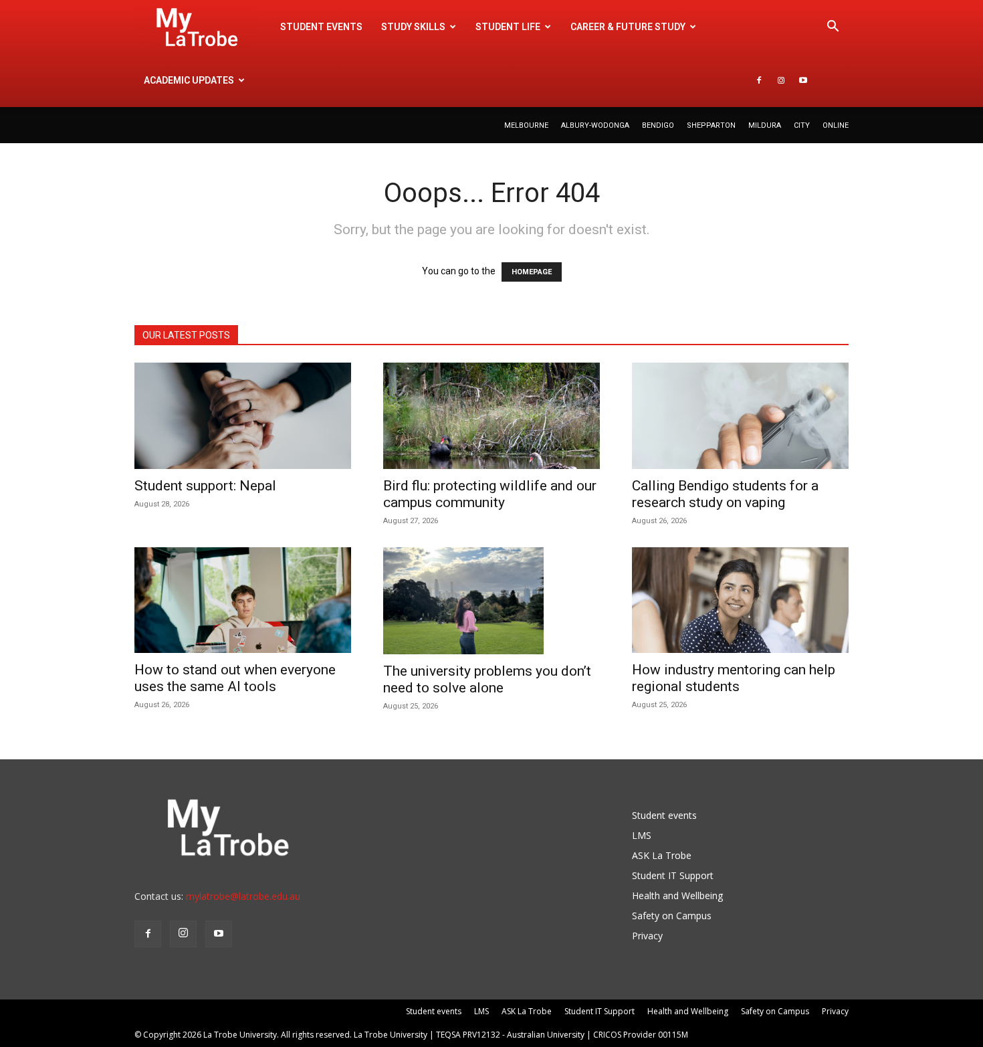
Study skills (413, 26)
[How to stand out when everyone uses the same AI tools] (242, 600)
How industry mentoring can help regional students (733, 678)
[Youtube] (803, 80)
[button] (832, 27)
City (802, 125)
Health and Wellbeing (677, 895)
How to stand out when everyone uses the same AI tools (235, 678)
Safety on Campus (672, 915)
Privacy (647, 935)
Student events (321, 26)
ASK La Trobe (661, 855)
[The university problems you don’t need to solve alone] (491, 600)
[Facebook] (759, 80)
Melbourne (526, 125)
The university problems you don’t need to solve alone (487, 679)
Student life (507, 26)
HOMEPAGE (532, 272)
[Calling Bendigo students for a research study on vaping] (740, 416)
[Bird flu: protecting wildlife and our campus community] (491, 416)
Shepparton (711, 125)
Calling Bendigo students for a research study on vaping (725, 494)
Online (836, 125)
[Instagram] (781, 80)
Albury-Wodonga (595, 125)
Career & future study (627, 26)
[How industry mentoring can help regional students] (740, 600)
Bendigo (658, 125)
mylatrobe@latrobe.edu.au (243, 896)
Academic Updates (189, 80)
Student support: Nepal (205, 486)
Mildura (764, 125)
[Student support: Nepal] (242, 416)
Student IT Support (673, 875)
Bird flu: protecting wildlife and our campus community (489, 494)
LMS (641, 835)
